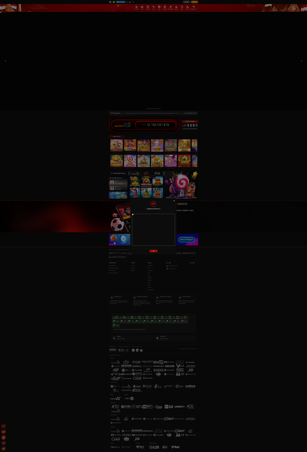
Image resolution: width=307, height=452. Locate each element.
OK (153, 251)
